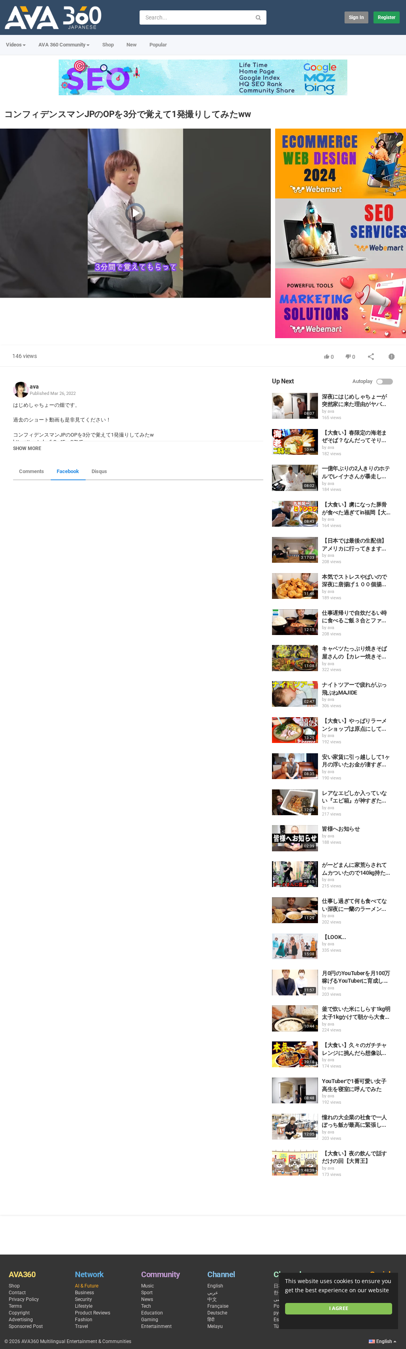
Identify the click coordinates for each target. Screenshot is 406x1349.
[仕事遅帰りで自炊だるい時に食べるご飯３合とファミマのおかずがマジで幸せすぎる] (295, 622)
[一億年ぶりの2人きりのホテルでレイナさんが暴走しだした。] (295, 478)
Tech (146, 1306)
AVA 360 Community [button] (62, 45)
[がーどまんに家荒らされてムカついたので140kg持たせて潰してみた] (295, 874)
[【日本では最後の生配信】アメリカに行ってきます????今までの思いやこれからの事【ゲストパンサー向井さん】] (295, 550)
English (215, 1286)
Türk (278, 1326)
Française (217, 1306)
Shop (108, 45)
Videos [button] (14, 45)
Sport (147, 1292)
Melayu (215, 1326)
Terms (15, 1306)
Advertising (21, 1319)
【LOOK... (334, 937)
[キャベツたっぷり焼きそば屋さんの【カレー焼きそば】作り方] (295, 658)
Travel (81, 1326)
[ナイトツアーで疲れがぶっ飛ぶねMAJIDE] (295, 694)
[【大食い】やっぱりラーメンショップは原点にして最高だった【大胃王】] (295, 730)
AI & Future (86, 1286)
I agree (338, 1308)
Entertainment (156, 1326)
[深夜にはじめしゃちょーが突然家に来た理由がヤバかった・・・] (295, 406)
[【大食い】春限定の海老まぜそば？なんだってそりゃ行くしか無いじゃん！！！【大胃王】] (295, 442)
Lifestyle (83, 1306)
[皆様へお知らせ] (295, 838)
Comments (31, 471)
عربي (212, 1292)
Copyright (19, 1313)
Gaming (149, 1319)
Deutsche (217, 1313)
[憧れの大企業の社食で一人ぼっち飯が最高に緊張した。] (295, 1126)
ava (34, 386)
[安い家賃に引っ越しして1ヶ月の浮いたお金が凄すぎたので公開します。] (295, 766)
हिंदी (210, 1319)
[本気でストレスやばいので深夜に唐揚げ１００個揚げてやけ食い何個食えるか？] (295, 586)
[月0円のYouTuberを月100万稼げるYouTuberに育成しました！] (295, 982)
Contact (17, 1292)
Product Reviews (92, 1313)
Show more (27, 448)
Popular (158, 45)
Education (152, 1313)
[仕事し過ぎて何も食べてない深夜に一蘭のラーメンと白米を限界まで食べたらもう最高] (295, 910)
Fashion (83, 1319)
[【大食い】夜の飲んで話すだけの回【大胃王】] (295, 1163)
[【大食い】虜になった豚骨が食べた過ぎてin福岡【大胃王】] (295, 514)
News (147, 1299)
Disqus (99, 471)
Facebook (68, 471)
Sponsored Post (26, 1326)
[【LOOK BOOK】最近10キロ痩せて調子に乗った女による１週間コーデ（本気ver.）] (295, 946)
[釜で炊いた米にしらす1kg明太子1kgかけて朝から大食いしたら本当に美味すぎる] (295, 1018)
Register (386, 17)
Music (147, 1286)
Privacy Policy (24, 1299)
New (131, 45)
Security (83, 1299)
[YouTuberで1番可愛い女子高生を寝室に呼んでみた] (295, 1090)
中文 (212, 1299)
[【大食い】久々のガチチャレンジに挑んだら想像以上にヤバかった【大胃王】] (295, 1054)
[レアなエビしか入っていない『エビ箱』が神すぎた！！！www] (295, 802)
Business (84, 1292)
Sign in (356, 17)
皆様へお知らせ (341, 829)
